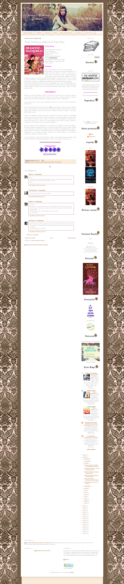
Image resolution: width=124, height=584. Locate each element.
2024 (84, 505)
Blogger (72, 572)
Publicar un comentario (32, 234)
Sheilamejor (92, 136)
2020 (84, 514)
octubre (86, 463)
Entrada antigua (72, 238)
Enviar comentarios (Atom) (37, 240)
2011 (84, 533)
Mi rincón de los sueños (91, 422)
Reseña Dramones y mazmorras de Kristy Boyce (91, 479)
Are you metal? (91, 436)
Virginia (30, 201)
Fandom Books (44, 162)
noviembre (87, 461)
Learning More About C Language (90, 437)
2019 (84, 516)
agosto (86, 488)
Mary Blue (31, 220)
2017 (84, 520)
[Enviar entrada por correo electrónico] (42, 160)
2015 (84, 524)
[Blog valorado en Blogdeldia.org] (68, 565)
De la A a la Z (89, 33)
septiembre (87, 486)
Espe (92, 134)
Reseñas (47, 33)
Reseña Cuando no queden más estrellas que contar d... (91, 466)
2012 (84, 531)
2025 (84, 457)
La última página (91, 406)
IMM (55, 33)
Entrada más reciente (30, 238)
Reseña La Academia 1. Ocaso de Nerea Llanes (91, 469)
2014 (84, 527)
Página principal (28, 33)
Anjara (30, 174)
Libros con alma (91, 449)
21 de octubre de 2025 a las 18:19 (37, 231)
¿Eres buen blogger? (67, 568)
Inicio (51, 238)
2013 (84, 529)
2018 (84, 518)
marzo (86, 499)
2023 (84, 508)
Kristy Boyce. (51, 162)
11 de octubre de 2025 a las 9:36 (37, 215)
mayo (85, 494)
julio (85, 490)
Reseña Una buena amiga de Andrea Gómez (91, 472)
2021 (84, 512)
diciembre (87, 459)
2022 (84, 510)
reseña (56, 162)
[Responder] (38, 174)
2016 (84, 522)
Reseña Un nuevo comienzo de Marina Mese (91, 476)
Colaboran (39, 33)
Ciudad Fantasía (91, 390)
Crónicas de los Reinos (91, 373)
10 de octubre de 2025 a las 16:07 (37, 185)
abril (85, 496)
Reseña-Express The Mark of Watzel (94, 376)
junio (85, 492)
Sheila (59, 162)
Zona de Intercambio (66, 33)
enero (86, 503)
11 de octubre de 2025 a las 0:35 (37, 196)
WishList (78, 33)
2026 (84, 455)
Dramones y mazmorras (35, 162)
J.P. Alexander (32, 190)
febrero (86, 501)
